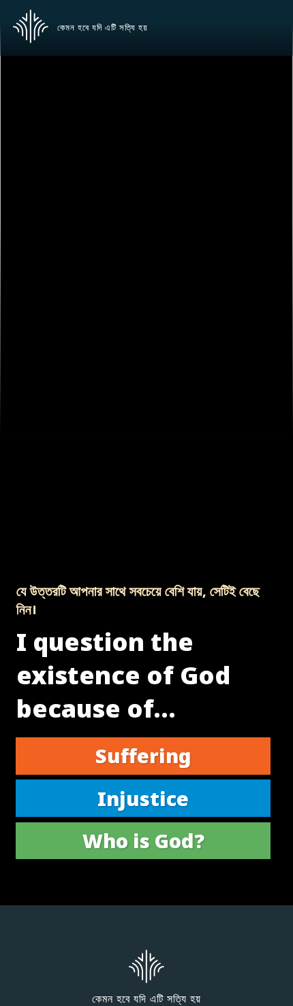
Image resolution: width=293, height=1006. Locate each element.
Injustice (143, 798)
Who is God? (143, 840)
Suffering (143, 755)
